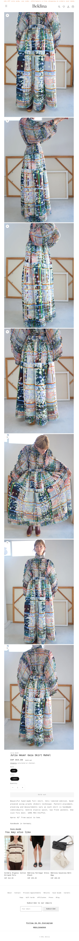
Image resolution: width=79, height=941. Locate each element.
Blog (57, 897)
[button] (6, 6)
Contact (17, 893)
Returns (47, 893)
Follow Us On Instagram (39, 923)
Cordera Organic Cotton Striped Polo (15, 874)
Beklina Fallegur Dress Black (38, 874)
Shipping (13, 763)
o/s (13, 770)
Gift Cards (30, 897)
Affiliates (41, 897)
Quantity (13, 783)
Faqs (21, 897)
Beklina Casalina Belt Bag (61, 874)
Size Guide (15, 829)
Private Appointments (32, 893)
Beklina (47, 936)
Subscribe (51, 909)
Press (51, 897)
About (9, 893)
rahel (14, 779)
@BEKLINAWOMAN (39, 927)
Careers (67, 893)
